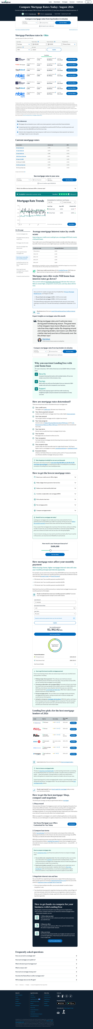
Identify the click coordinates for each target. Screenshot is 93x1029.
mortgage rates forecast (53, 282)
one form (49, 859)
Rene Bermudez (32, 13)
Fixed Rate (46, 55)
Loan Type (18, 41)
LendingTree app (63, 270)
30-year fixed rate (20, 147)
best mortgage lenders (67, 762)
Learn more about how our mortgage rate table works (32, 115)
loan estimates (40, 833)
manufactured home (60, 448)
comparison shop (41, 852)
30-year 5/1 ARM (20, 159)
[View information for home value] (38, 41)
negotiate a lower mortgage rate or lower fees (50, 882)
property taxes (45, 576)
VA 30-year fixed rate (20, 164)
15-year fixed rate (20, 150)
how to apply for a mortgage (59, 789)
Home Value (34, 41)
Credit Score (19, 47)
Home (16, 984)
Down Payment (50, 41)
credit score (47, 409)
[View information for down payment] (55, 41)
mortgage (65, 800)
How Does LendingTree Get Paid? (22, 29)
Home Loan (22, 984)
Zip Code (34, 47)
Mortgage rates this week (22, 242)
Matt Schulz (46, 339)
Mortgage (27, 984)
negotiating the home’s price (58, 880)
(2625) (57, 728)
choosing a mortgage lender (46, 771)
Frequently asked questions (22, 276)
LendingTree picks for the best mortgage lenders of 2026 (22, 264)
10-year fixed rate (20, 153)
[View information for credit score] (23, 47)
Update (54, 49)
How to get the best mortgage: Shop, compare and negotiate (22, 271)
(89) (56, 753)
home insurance (55, 576)
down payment (71, 414)
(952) (57, 747)
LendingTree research (53, 841)
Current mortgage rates (22, 234)
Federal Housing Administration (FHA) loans (56, 423)
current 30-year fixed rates (53, 689)
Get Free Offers (72, 59)
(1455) (57, 734)
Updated (66, 13)
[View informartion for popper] (55, 58)
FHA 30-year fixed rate (21, 156)
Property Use (65, 41)
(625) (57, 722)
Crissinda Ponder (48, 13)
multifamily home (72, 448)
